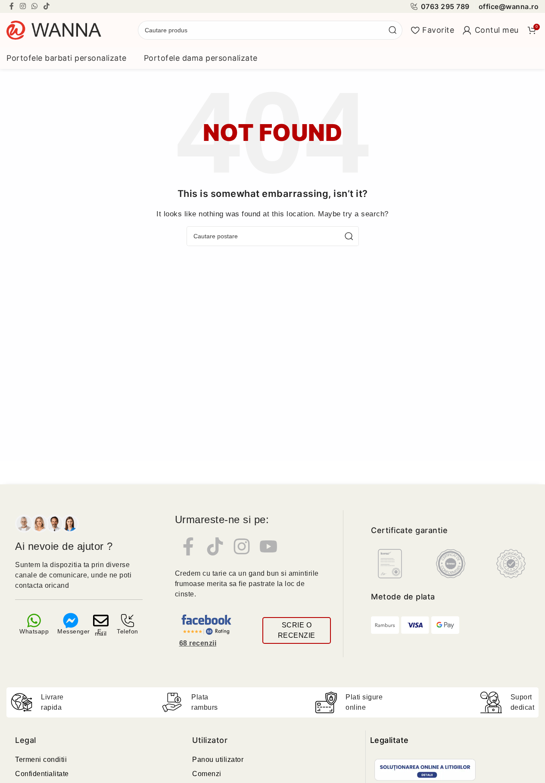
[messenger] (70, 620)
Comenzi (206, 773)
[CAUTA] (392, 30)
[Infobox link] (440, 6)
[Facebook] (188, 546)
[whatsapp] (34, 620)
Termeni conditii (41, 759)
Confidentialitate (42, 773)
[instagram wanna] (242, 546)
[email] (101, 620)
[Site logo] (53, 29)
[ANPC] (425, 770)
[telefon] (127, 620)
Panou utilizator (217, 759)
